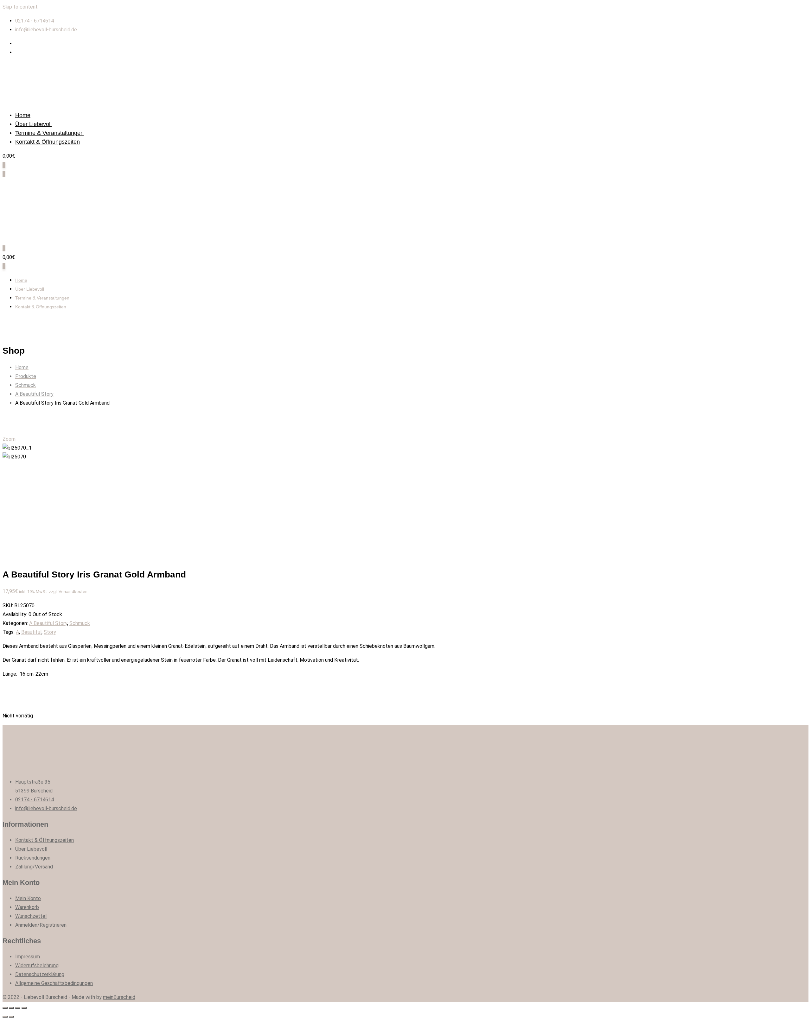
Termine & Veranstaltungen (49, 133)
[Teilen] (11, 1008)
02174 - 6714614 (34, 21)
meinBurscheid (119, 997)
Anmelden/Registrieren (41, 925)
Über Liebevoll (33, 124)
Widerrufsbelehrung (37, 965)
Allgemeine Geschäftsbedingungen (54, 983)
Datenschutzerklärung (39, 974)
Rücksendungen (32, 858)
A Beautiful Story (48, 623)
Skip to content (20, 7)
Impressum (27, 957)
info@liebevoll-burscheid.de (46, 30)
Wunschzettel (31, 916)
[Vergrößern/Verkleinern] (24, 1008)
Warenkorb (27, 907)
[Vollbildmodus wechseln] (17, 1008)
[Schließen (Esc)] (5, 1008)
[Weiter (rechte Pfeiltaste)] (11, 1017)
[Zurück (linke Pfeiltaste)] (5, 1017)
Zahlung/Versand (34, 867)
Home (22, 115)
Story (50, 632)
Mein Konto (28, 898)
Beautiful (31, 632)
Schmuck (79, 623)
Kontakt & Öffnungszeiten (47, 142)
